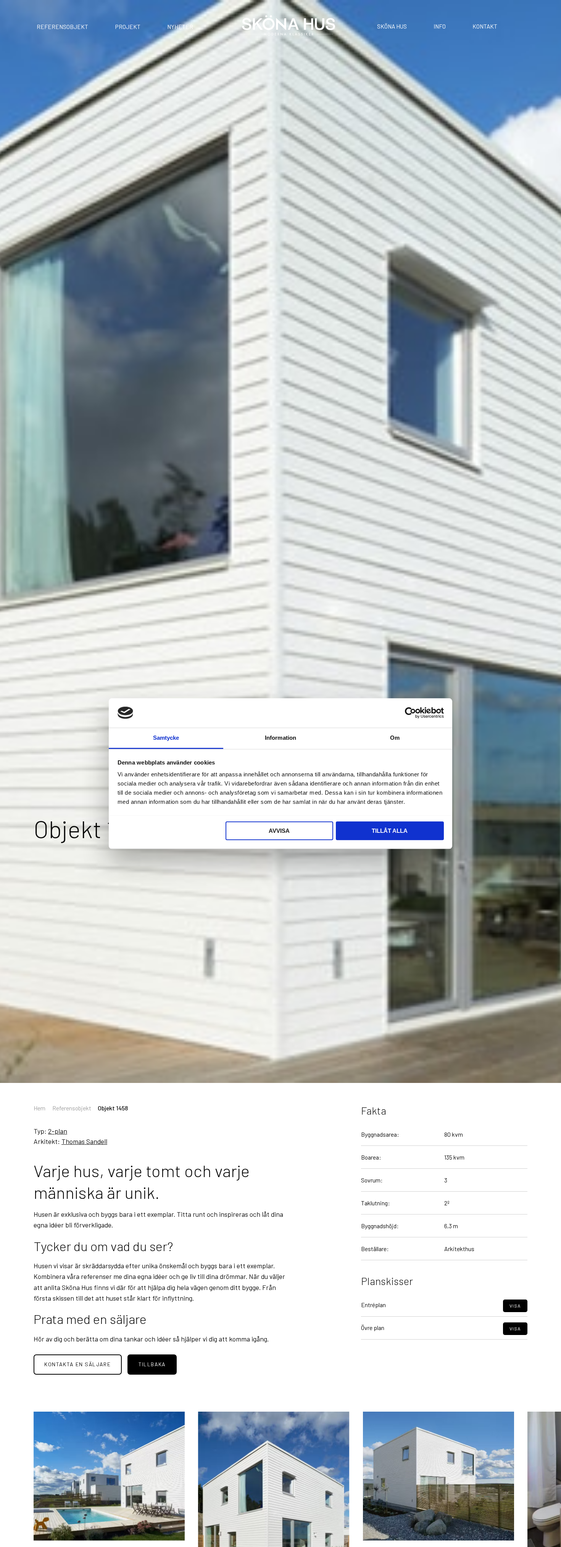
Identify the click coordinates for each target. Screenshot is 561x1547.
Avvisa (279, 830)
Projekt (127, 26)
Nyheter (180, 26)
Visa (515, 1305)
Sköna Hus (392, 25)
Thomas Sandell (84, 1141)
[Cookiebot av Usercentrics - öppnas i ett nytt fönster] (410, 712)
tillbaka (152, 1364)
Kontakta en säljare (77, 1364)
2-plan (57, 1131)
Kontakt (484, 25)
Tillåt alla (390, 830)
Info (440, 25)
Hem (39, 1108)
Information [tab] (280, 737)
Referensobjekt (62, 26)
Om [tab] (395, 737)
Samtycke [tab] (166, 737)
